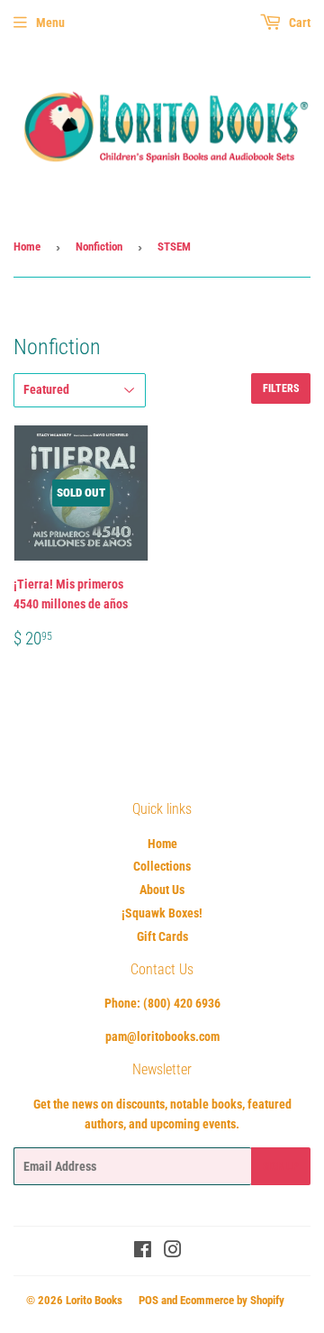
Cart (298, 22)
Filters (281, 388)
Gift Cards (162, 936)
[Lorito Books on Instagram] (173, 1252)
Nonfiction (99, 246)
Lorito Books (94, 1300)
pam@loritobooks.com (162, 1036)
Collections (162, 866)
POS (148, 1300)
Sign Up (281, 1166)
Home (27, 246)
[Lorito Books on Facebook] (142, 1252)
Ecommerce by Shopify (232, 1300)
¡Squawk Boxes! (162, 913)
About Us (162, 889)
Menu (50, 22)
